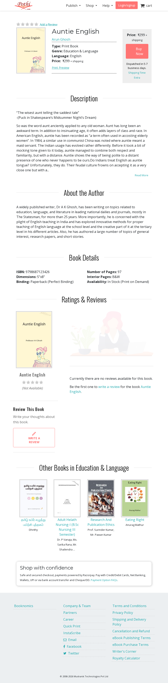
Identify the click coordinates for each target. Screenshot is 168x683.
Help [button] (106, 5)
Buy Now (139, 51)
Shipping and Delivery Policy (129, 622)
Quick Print (71, 626)
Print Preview (60, 68)
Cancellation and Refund (131, 631)
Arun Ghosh (61, 39)
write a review (109, 386)
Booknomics (23, 606)
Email (71, 639)
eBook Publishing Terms (131, 638)
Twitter (72, 653)
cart (148, 5)
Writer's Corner (124, 651)
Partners (70, 612)
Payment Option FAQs (104, 580)
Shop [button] (90, 5)
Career (68, 619)
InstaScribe (72, 633)
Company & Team (77, 606)
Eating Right (134, 519)
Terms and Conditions (129, 606)
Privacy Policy (122, 612)
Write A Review (34, 440)
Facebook (73, 646)
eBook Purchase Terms (130, 644)
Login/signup (126, 5)
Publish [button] (72, 5)
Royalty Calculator (126, 658)
